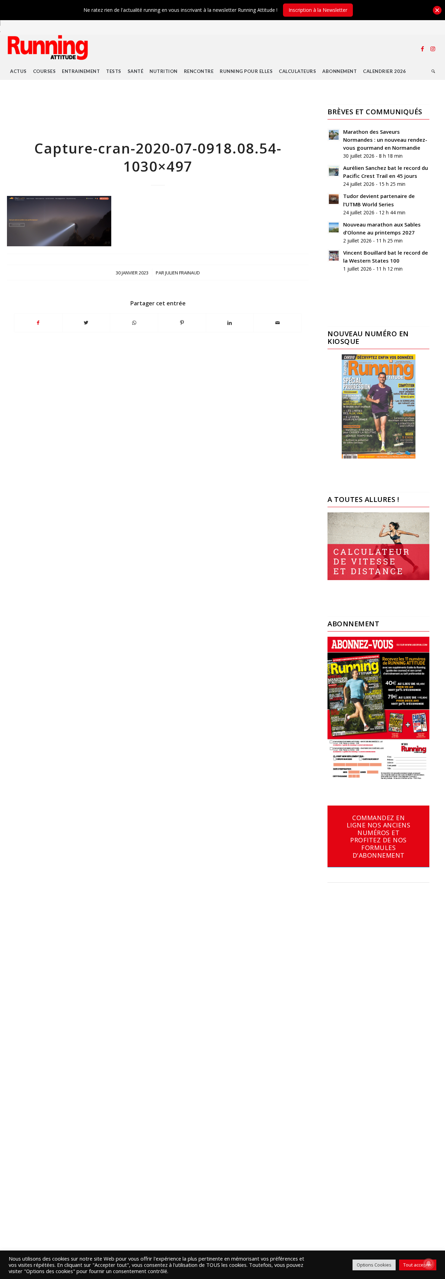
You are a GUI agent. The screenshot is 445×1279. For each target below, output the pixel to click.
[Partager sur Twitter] (86, 323)
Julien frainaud (182, 273)
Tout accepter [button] (417, 1265)
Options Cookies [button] (374, 1265)
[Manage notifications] (428, 1263)
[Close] (437, 10)
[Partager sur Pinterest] (182, 323)
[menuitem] (18, 71)
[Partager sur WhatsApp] (134, 323)
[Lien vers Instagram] (433, 48)
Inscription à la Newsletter (318, 10)
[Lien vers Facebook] (422, 48)
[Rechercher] (433, 71)
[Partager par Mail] (277, 323)
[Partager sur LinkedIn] (230, 323)
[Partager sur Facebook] (38, 323)
